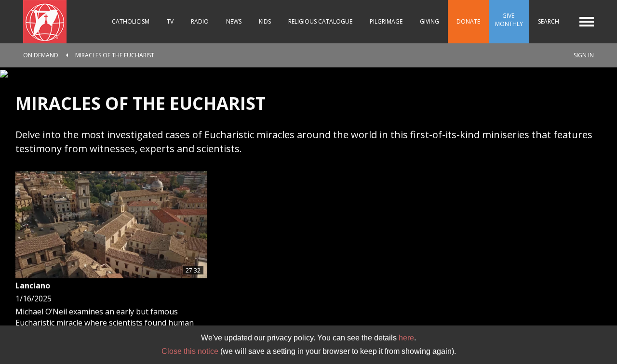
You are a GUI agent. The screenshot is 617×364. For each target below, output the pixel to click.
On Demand (40, 55)
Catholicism (130, 21)
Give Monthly (509, 20)
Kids (265, 21)
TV (170, 21)
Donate (468, 21)
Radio (200, 21)
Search (548, 21)
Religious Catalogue (320, 21)
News (233, 21)
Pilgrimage (386, 21)
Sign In (584, 55)
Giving (429, 21)
